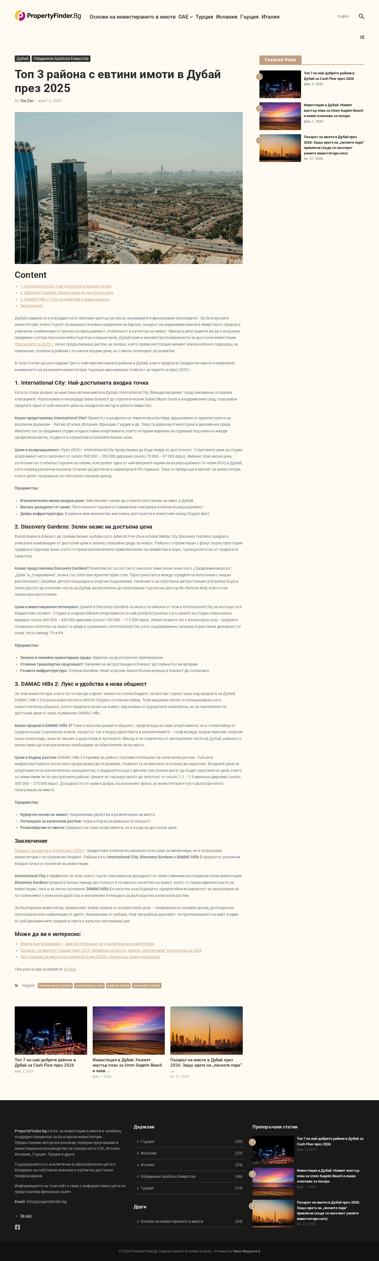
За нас (26, 1216)
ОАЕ (183, 17)
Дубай (22, 58)
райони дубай (118, 986)
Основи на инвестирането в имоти (133, 17)
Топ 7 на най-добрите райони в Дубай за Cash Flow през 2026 (45, 1062)
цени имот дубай (146, 986)
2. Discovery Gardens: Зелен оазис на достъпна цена (66, 292)
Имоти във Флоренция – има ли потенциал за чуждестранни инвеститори (87, 944)
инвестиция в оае (89, 986)
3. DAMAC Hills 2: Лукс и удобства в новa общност (65, 299)
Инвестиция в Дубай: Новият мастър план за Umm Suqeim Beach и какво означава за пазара (333, 110)
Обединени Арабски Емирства (61, 58)
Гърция (249, 17)
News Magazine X (246, 1251)
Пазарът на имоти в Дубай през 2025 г (50, 850)
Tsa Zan (27, 100)
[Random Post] (362, 37)
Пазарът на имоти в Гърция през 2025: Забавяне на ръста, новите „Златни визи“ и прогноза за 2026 (111, 950)
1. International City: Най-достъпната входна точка (65, 286)
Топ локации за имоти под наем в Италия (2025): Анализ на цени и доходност (90, 957)
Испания (226, 17)
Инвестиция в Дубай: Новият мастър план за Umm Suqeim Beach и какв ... (127, 1065)
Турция (204, 17)
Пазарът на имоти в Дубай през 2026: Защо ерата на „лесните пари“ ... (206, 1065)
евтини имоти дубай (55, 986)
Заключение (31, 305)
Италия (271, 17)
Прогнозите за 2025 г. (34, 344)
